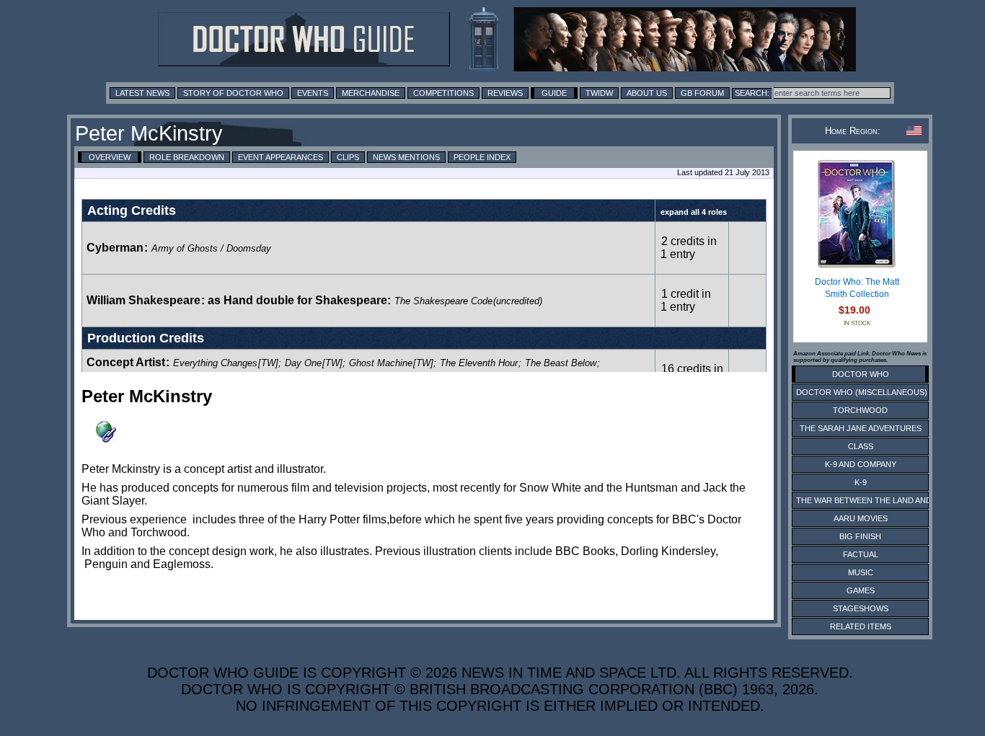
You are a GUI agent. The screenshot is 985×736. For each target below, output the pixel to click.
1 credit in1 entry (686, 300)
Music (860, 572)
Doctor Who (860, 374)
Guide (554, 93)
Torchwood (860, 410)
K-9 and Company (860, 464)
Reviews (505, 93)
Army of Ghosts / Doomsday (211, 248)
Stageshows (860, 608)
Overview (110, 157)
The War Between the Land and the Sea (881, 500)
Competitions (443, 93)
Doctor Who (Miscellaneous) (861, 392)
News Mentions (406, 157)
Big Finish (860, 536)
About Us (647, 93)
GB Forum (702, 93)
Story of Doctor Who (233, 93)
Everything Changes (215, 363)
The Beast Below (560, 363)
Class (860, 446)
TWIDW (599, 93)
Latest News (142, 93)
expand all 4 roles (694, 212)
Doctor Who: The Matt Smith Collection (857, 288)
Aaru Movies (861, 518)
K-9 (860, 482)
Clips (348, 157)
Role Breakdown (186, 157)
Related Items (860, 626)
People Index (482, 157)
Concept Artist (126, 362)
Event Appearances (280, 157)
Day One (303, 363)
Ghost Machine (380, 363)
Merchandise (370, 93)
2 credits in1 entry (689, 247)
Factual (860, 554)
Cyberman (115, 247)
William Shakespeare (143, 300)
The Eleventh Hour (479, 363)
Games (861, 590)
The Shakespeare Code (443, 301)
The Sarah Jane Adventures (861, 428)
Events (312, 93)
